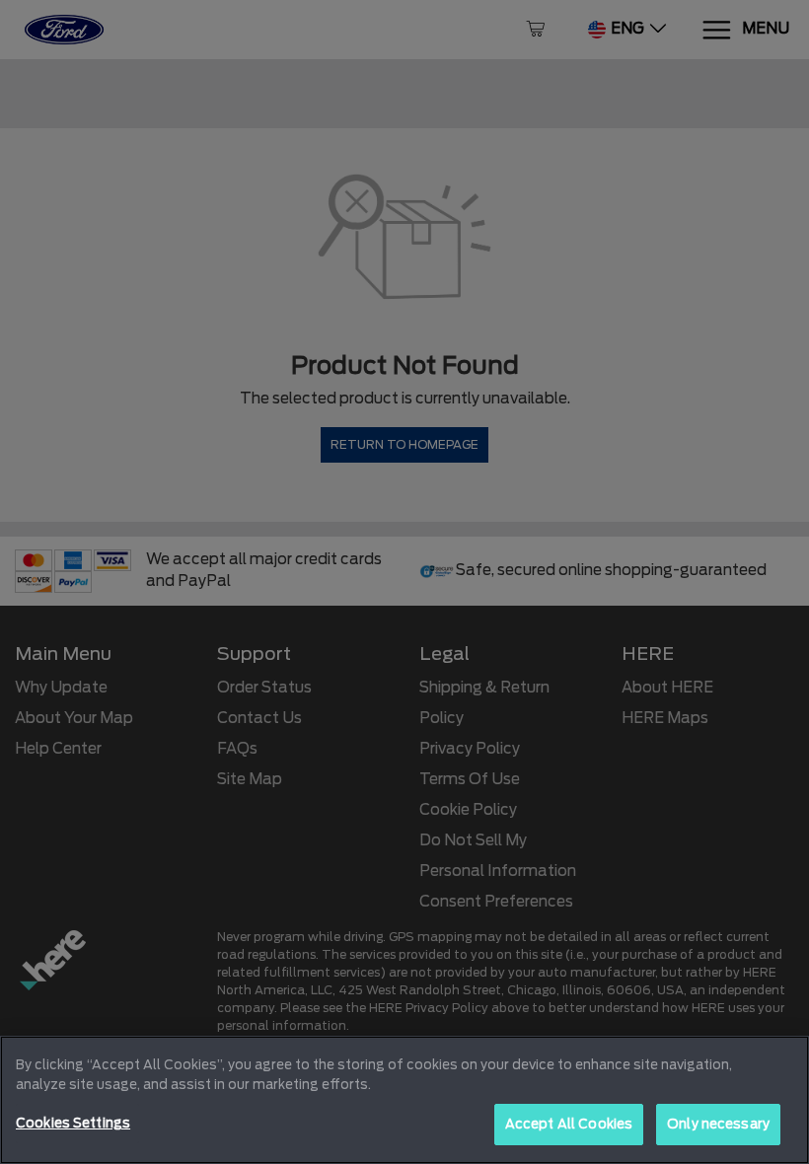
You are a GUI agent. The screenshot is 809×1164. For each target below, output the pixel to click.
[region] (404, 1100)
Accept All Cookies (568, 1124)
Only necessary (718, 1124)
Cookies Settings (73, 1123)
